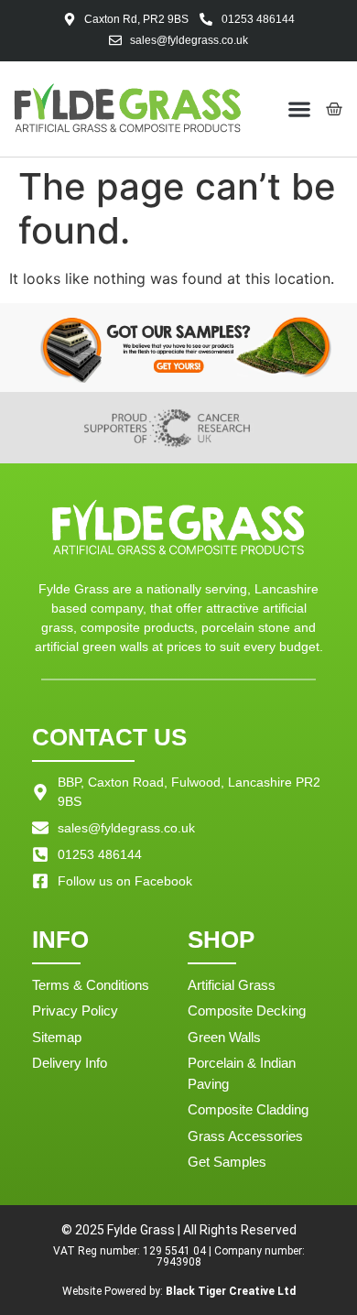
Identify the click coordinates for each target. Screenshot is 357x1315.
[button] (300, 108)
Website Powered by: (179, 1291)
